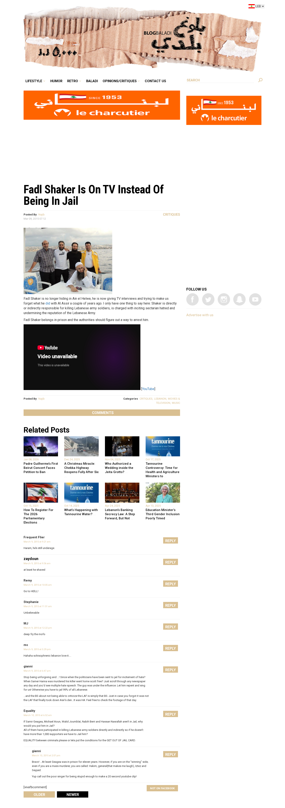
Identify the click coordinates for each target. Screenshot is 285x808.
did (47, 303)
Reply (170, 541)
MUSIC (176, 402)
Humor (88, 7)
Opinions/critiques (141, 7)
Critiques (171, 214)
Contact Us (172, 7)
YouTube (148, 389)
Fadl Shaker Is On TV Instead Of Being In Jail (94, 195)
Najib (41, 214)
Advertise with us (199, 315)
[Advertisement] (102, 149)
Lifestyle (69, 7)
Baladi (118, 7)
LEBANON (160, 398)
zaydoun (31, 558)
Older (39, 794)
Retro (101, 7)
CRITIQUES (146, 398)
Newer (73, 794)
